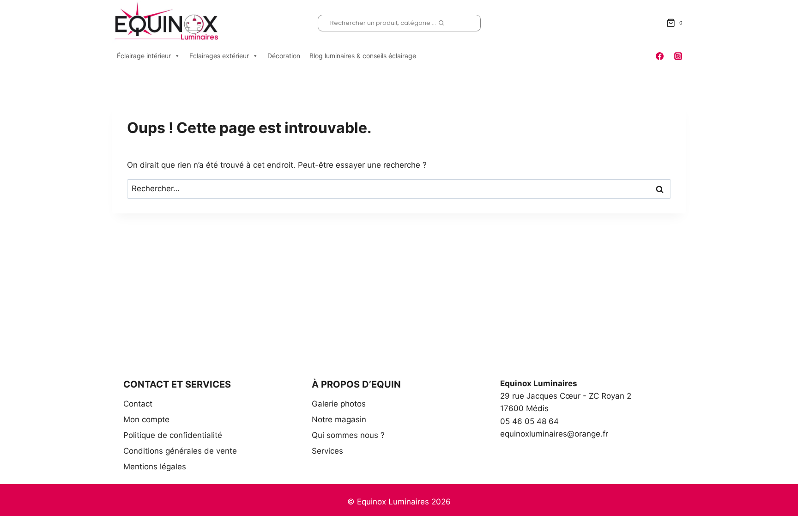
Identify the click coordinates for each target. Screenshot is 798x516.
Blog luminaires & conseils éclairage (362, 56)
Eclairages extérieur (219, 56)
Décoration (283, 56)
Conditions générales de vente (180, 450)
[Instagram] (678, 56)
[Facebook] (660, 56)
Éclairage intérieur (144, 56)
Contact (137, 403)
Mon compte (146, 419)
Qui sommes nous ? (348, 435)
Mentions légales (154, 466)
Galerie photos (339, 403)
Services (327, 450)
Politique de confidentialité (172, 435)
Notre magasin (339, 419)
